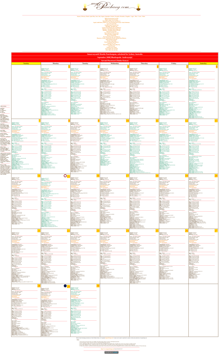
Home (143, 16)
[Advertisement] (76, 6)
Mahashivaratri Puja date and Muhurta (111, 21)
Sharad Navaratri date (111, 31)
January (79, 16)
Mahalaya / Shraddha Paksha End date (111, 30)
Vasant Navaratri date (111, 23)
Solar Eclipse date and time (111, 50)
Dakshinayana (45, 76)
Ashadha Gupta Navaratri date (112, 25)
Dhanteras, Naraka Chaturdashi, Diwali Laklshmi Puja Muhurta (111, 38)
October (112, 16)
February (83, 16)
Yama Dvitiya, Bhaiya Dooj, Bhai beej (111, 44)
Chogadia (127, 16)
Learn (140, 16)
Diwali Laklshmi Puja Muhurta (111, 42)
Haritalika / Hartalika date (111, 26)
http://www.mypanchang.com (107, 349)
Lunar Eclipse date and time (111, 48)
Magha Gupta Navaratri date (111, 19)
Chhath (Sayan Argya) (111, 47)
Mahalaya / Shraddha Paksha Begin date (111, 29)
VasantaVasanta (74, 297)
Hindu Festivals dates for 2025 (111, 18)
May (94, 16)
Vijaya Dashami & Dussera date (111, 33)
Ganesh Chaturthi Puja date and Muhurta (111, 27)
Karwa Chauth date (111, 35)
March (87, 16)
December (122, 16)
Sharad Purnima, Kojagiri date (111, 34)
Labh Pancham (111, 46)
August (102, 16)
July (99, 16)
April (91, 16)
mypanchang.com (111, 12)
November (117, 16)
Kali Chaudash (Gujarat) (111, 39)
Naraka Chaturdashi (111, 40)
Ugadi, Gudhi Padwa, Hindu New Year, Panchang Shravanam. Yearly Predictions (111, 22)
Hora (136, 16)
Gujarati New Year (111, 43)
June (97, 16)
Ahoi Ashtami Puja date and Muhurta (111, 36)
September (107, 16)
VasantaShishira (45, 78)
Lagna (132, 16)
